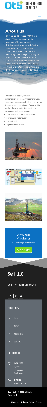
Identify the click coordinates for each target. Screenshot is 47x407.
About (16, 326)
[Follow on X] (15, 296)
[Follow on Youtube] (21, 296)
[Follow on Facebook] (10, 296)
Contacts (17, 341)
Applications (18, 334)
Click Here (23, 249)
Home (16, 318)
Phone (17, 379)
